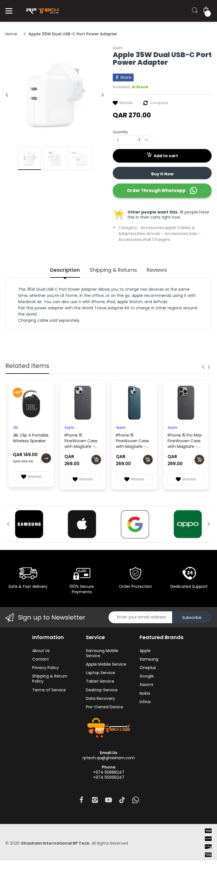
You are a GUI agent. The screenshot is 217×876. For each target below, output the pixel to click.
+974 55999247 (108, 777)
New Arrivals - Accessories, (163, 233)
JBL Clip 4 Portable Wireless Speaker (31, 438)
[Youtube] (108, 801)
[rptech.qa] (41, 11)
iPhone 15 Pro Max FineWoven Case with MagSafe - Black (185, 441)
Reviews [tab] (157, 270)
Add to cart (166, 156)
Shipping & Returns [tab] (113, 270)
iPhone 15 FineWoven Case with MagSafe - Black (80, 441)
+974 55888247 (108, 772)
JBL (15, 427)
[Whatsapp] (135, 801)
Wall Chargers (156, 239)
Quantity (120, 132)
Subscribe (191, 617)
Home (11, 34)
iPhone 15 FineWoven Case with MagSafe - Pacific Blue (132, 441)
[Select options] (46, 458)
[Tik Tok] (122, 801)
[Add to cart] (96, 460)
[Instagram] (95, 801)
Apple (117, 47)
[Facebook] (81, 801)
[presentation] (203, 367)
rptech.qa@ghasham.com (109, 757)
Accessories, (153, 227)
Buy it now (162, 174)
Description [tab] (65, 270)
